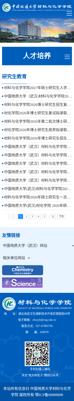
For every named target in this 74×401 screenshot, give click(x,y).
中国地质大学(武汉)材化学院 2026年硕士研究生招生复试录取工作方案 (38, 206)
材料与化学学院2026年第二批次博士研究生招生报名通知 (38, 121)
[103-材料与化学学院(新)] (37, 7)
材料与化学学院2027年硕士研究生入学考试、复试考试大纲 (38, 88)
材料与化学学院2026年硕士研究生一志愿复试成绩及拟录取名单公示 (38, 197)
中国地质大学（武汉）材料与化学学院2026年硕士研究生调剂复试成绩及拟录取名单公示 (38, 164)
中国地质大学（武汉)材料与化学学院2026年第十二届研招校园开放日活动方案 (38, 96)
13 (53, 216)
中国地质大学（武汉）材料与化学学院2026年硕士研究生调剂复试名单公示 (38, 172)
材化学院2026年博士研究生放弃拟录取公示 (38, 130)
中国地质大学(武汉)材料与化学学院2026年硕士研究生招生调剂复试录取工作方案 (38, 189)
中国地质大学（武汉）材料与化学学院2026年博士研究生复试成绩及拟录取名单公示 (38, 147)
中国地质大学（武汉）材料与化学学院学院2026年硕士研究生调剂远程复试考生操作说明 (38, 180)
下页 (61, 216)
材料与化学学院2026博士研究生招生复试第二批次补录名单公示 (38, 105)
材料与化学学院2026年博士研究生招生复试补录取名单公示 (38, 138)
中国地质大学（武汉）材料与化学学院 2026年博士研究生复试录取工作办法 (38, 155)
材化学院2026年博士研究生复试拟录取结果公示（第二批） (38, 113)
